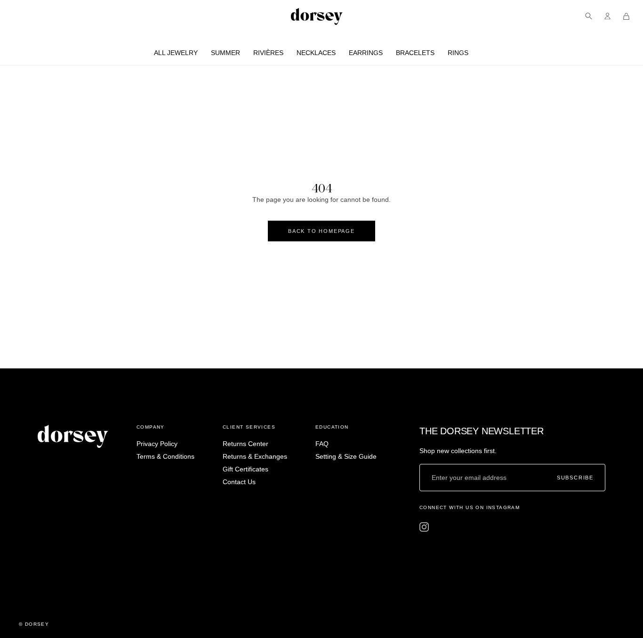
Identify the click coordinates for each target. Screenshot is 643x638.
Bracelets (415, 52)
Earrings (366, 52)
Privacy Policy (157, 443)
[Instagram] (424, 527)
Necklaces (316, 52)
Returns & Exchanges (255, 456)
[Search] (588, 16)
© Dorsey (34, 624)
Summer (225, 52)
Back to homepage (321, 231)
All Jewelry (176, 52)
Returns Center (245, 443)
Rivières (268, 52)
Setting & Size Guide (346, 456)
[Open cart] (626, 16)
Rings (458, 52)
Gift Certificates (245, 469)
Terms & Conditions (165, 456)
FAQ (322, 443)
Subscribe (575, 477)
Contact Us (239, 482)
